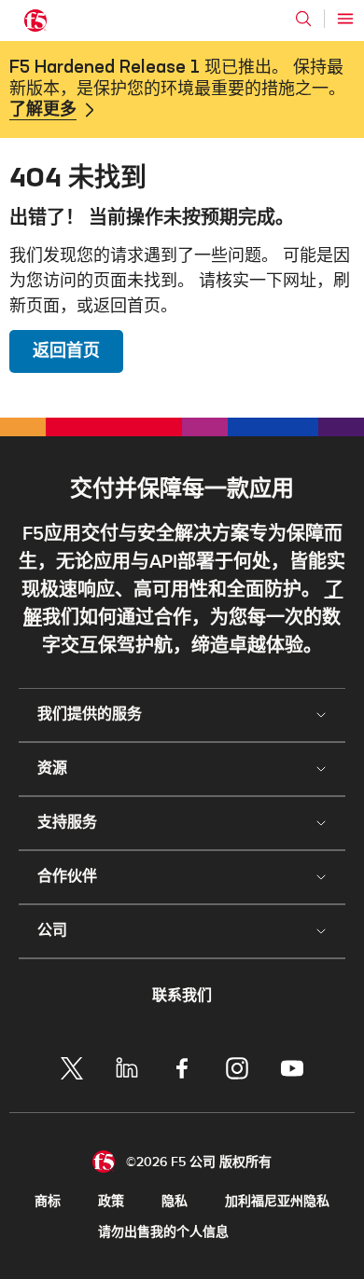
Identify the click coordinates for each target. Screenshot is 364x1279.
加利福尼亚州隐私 (277, 1201)
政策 (111, 1201)
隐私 (174, 1201)
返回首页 (66, 351)
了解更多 (43, 110)
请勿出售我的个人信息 (163, 1232)
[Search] (303, 18)
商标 (48, 1201)
